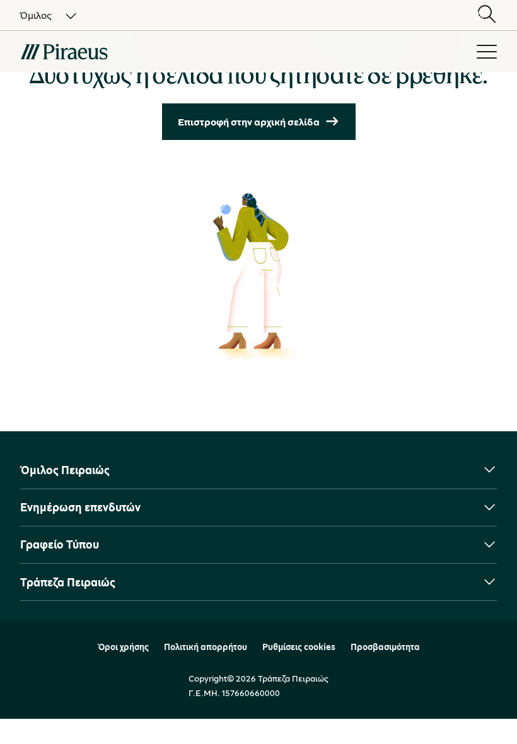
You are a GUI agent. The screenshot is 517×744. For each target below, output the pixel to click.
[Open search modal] (487, 15)
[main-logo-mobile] (133, 51)
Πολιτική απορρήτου (205, 647)
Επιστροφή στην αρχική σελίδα (249, 122)
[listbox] (41, 15)
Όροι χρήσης (123, 647)
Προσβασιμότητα (385, 647)
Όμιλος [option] (36, 15)
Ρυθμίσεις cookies (298, 647)
